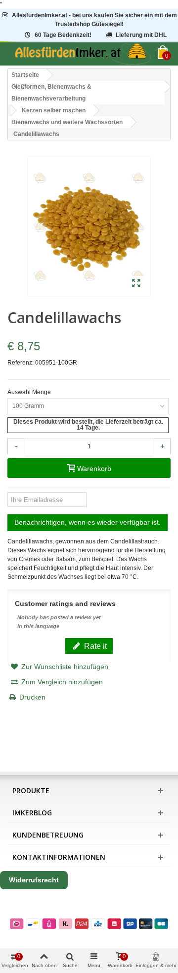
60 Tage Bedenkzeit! (63, 35)
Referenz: (20, 362)
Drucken (32, 697)
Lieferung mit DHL (141, 35)
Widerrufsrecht (34, 880)
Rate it (94, 645)
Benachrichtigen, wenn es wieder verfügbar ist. (87, 522)
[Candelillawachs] (136, 284)
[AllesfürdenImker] (82, 54)
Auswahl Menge (29, 392)
